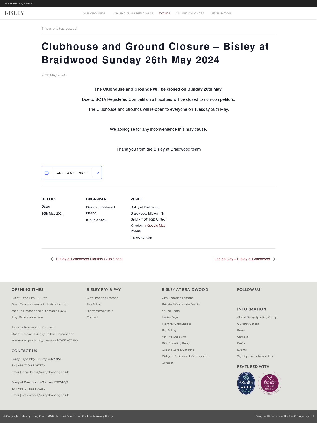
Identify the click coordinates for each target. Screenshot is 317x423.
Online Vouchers (190, 13)
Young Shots (171, 310)
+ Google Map (155, 225)
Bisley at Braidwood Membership (185, 356)
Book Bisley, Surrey (19, 3)
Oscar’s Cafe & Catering (178, 349)
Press (241, 330)
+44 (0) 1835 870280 (31, 388)
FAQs (241, 343)
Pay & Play (94, 304)
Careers (242, 336)
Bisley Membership (100, 310)
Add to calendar (72, 173)
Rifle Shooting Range (176, 343)
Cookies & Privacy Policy (97, 416)
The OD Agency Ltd (301, 416)
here (39, 317)
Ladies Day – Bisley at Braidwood (242, 258)
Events (164, 13)
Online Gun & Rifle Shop (133, 13)
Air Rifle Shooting (174, 336)
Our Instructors (248, 323)
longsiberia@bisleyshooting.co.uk (45, 372)
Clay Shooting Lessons (102, 297)
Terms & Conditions (68, 416)
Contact (92, 317)
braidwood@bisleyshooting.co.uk (45, 395)
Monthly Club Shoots (176, 323)
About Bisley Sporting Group (257, 317)
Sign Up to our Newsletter (255, 356)
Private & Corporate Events (181, 304)
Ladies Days (170, 317)
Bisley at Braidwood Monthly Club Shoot (89, 258)
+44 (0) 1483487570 (31, 365)
